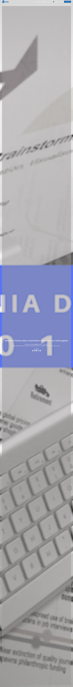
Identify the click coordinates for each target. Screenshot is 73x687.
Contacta (61, 1)
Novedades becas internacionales (22, 345)
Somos (49, 1)
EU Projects (56, 1)
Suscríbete (67, 1)
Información (38, 1)
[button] (33, 350)
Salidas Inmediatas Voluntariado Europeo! (50, 345)
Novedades (44, 1)
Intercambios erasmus (35, 345)
